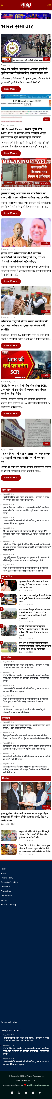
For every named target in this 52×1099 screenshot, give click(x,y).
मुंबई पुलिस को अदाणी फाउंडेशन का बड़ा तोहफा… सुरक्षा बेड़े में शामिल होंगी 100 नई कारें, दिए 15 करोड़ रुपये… (26, 817)
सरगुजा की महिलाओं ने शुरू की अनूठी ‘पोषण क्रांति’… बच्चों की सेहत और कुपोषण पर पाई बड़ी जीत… (34, 834)
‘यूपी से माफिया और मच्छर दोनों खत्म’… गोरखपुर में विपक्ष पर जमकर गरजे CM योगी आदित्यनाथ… (35, 584)
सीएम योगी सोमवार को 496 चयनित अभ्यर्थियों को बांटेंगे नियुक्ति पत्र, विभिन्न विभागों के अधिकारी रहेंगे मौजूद (23, 258)
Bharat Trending (8, 905)
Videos (4, 900)
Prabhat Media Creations (37, 1085)
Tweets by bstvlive (9, 1022)
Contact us (6, 891)
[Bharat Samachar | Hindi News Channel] (26, 5)
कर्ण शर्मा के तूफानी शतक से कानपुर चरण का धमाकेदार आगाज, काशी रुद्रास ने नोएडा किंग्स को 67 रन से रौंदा (35, 646)
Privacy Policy (7, 878)
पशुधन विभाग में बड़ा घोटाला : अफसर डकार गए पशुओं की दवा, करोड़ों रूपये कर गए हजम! (25, 458)
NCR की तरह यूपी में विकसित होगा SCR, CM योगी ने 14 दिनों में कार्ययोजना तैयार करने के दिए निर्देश (24, 390)
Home (3, 869)
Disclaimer (5, 887)
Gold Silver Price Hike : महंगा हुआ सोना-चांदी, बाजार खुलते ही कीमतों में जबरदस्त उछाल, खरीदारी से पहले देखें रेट (35, 848)
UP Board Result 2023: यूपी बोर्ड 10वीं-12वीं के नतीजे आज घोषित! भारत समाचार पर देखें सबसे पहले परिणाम (23, 134)
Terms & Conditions (10, 882)
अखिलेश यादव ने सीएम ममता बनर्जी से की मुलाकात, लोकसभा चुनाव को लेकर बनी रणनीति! (24, 326)
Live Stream (6, 896)
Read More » (10, 89)
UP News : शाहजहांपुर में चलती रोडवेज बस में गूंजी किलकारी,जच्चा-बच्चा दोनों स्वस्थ (35, 598)
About (3, 873)
